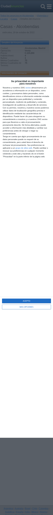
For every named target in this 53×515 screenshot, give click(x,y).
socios (28, 88)
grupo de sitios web (23, 148)
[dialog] (26, 257)
